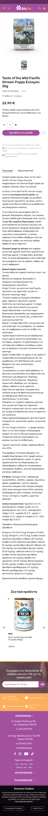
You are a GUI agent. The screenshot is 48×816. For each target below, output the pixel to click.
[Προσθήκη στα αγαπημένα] (43, 133)
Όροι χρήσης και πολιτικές (24, 801)
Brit (10, 634)
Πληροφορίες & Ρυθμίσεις (13, 808)
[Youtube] (26, 754)
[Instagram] (20, 754)
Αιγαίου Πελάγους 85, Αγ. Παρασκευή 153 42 (25, 723)
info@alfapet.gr (24, 748)
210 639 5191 (25, 729)
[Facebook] (15, 754)
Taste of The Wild (10, 91)
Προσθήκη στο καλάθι (21, 132)
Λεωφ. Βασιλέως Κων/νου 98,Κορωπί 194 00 (25, 737)
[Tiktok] (32, 754)
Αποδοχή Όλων (38, 808)
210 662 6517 (25, 743)
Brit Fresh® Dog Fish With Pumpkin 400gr (20, 638)
